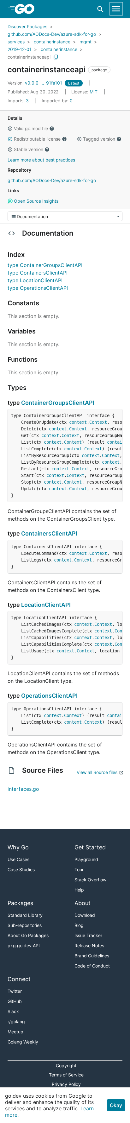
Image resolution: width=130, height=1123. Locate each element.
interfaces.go (23, 789)
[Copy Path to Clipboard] (56, 57)
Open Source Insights (35, 201)
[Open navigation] (116, 9)
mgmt (86, 41)
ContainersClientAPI (49, 533)
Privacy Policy (66, 1084)
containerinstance (52, 41)
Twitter (15, 991)
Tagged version (99, 139)
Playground (86, 859)
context (78, 422)
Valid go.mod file (31, 128)
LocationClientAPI (46, 604)
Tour (79, 869)
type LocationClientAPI (35, 280)
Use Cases (18, 859)
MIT (94, 91)
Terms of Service (66, 1074)
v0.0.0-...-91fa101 (35, 83)
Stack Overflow (90, 879)
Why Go (18, 847)
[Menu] (65, 216)
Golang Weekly (23, 1041)
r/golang (16, 1021)
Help (79, 889)
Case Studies (21, 869)
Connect (19, 979)
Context (98, 422)
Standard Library (25, 915)
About (82, 903)
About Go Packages (28, 935)
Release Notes (89, 945)
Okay (116, 1105)
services (16, 41)
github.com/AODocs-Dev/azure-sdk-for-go (52, 34)
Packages (20, 903)
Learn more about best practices (41, 159)
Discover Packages (27, 26)
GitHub (15, 1001)
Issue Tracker (88, 935)
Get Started (90, 847)
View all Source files (97, 772)
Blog (79, 925)
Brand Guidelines (91, 955)
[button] (10, 128)
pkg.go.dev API (24, 945)
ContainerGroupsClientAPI (57, 402)
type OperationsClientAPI (38, 288)
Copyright (66, 1065)
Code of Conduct (92, 965)
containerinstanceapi (29, 57)
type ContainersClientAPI (38, 273)
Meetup (15, 1031)
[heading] (27, 9)
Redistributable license (37, 139)
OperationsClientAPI (49, 695)
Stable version (28, 149)
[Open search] (100, 9)
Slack (13, 1011)
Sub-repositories (25, 925)
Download (84, 915)
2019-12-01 (20, 49)
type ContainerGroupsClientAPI (45, 265)
